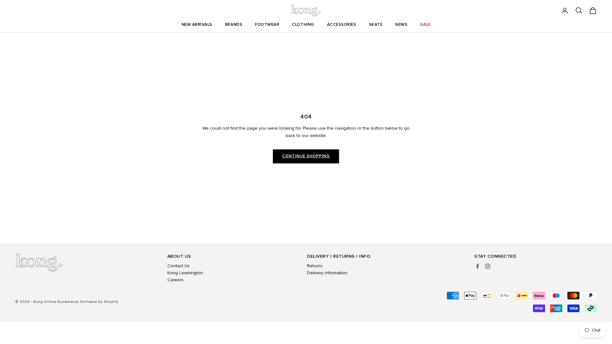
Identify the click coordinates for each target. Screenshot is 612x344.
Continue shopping (306, 156)
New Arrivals (197, 24)
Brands (233, 24)
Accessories (341, 24)
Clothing (303, 24)
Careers (175, 280)
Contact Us (178, 266)
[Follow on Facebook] (477, 266)
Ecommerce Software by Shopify (88, 302)
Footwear (267, 24)
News (401, 24)
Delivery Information (327, 273)
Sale (425, 24)
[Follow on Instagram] (487, 266)
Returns (315, 266)
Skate (376, 24)
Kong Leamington (185, 273)
